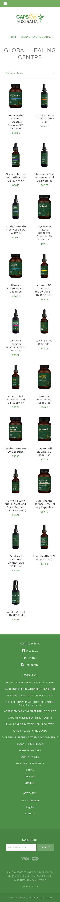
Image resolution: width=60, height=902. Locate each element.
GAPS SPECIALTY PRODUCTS (30, 730)
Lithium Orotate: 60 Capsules (15, 450)
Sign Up (30, 813)
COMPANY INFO (30, 756)
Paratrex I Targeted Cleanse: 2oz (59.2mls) (16, 561)
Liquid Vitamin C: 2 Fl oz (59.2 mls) (44, 118)
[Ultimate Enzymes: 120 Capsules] (16, 266)
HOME (30, 769)
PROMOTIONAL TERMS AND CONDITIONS (30, 682)
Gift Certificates (30, 800)
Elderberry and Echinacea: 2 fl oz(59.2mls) (44, 177)
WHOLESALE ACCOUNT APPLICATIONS (30, 695)
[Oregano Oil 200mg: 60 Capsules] (44, 429)
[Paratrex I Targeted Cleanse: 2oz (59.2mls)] (16, 537)
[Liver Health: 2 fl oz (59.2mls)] (44, 537)
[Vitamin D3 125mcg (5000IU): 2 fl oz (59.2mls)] (44, 266)
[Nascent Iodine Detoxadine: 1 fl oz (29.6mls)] (16, 155)
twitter (31, 657)
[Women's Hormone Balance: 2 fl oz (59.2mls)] (16, 321)
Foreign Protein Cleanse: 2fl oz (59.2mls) (15, 229)
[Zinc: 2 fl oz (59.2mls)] (44, 321)
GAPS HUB (30, 776)
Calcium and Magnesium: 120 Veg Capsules (44, 504)
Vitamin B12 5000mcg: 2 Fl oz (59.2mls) (15, 399)
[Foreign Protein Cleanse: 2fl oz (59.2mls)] (16, 207)
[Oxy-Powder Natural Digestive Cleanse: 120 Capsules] (16, 96)
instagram (32, 664)
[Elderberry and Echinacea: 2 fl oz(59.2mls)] (44, 155)
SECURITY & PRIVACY (30, 743)
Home (12, 36)
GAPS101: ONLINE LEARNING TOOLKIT (30, 717)
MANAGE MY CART (30, 750)
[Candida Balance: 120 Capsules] (44, 377)
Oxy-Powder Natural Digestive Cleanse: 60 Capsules (44, 233)
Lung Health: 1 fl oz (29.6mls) (15, 613)
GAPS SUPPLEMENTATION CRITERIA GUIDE (30, 688)
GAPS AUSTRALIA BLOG (30, 763)
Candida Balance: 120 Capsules (44, 399)
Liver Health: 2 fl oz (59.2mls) (44, 558)
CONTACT (30, 782)
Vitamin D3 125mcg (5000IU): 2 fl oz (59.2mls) (44, 290)
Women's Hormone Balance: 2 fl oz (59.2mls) (15, 345)
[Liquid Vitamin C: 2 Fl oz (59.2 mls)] (44, 96)
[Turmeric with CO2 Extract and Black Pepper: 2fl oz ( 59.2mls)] (16, 481)
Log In (30, 807)
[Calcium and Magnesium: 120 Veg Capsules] (44, 481)
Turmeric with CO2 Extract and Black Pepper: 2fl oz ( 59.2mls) (15, 505)
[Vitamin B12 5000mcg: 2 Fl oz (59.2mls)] (16, 377)
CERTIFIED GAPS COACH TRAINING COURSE (30, 711)
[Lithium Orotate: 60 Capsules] (16, 429)
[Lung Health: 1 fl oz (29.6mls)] (16, 592)
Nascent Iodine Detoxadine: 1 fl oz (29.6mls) (15, 177)
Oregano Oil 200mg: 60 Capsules (44, 451)
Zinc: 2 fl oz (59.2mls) (44, 342)
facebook (32, 651)
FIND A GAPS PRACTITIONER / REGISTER (30, 724)
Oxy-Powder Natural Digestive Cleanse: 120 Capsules (16, 122)
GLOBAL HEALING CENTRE (36, 36)
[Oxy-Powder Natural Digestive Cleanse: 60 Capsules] (44, 207)
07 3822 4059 (30, 886)
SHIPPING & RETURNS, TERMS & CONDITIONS (30, 737)
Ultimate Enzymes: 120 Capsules (15, 288)
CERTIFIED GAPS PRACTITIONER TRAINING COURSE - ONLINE (30, 703)
